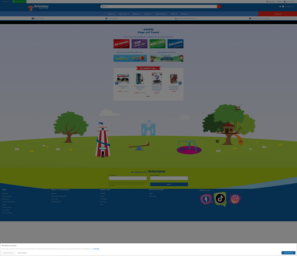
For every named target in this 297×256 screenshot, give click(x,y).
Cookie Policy (96, 249)
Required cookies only (8, 252)
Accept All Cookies (288, 252)
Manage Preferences (22, 252)
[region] (148, 249)
